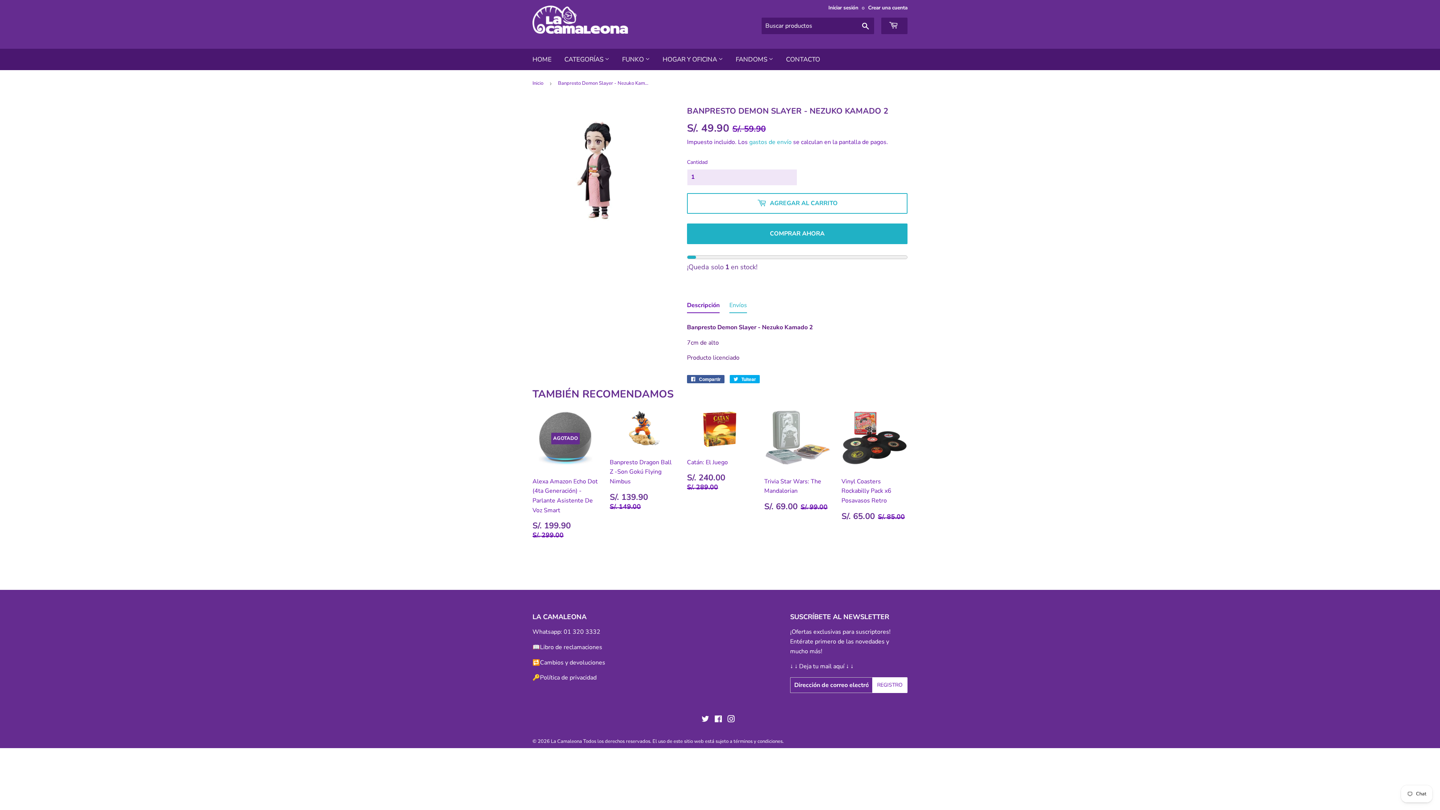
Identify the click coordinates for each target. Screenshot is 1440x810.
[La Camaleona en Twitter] (705, 720)
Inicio (537, 83)
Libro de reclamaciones (571, 647)
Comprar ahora (797, 234)
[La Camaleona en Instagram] (731, 720)
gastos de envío (770, 142)
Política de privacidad (568, 678)
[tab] (703, 307)
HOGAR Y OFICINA (690, 59)
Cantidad (697, 162)
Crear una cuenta (888, 7)
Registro (890, 684)
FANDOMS (752, 59)
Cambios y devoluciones (572, 662)
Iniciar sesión (843, 7)
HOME (542, 59)
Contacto (803, 59)
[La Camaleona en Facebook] (718, 720)
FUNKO (633, 59)
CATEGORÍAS (584, 59)
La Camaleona (566, 741)
